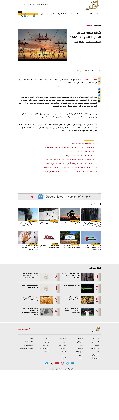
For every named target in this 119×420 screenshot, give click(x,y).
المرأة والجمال (62, 345)
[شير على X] (99, 92)
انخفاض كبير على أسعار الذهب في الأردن (72, 298)
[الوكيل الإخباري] (92, 5)
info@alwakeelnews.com (26, 348)
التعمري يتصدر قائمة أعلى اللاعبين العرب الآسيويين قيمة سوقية (71, 311)
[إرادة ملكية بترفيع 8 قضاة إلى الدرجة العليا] (46, 288)
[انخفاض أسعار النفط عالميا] (70, 214)
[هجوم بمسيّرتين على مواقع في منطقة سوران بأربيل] (28, 214)
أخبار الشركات (61, 13)
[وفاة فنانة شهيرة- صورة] (87, 288)
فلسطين (78, 13)
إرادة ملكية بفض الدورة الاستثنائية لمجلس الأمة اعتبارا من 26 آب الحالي (30, 275)
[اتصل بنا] (22, 16)
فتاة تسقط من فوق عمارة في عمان (82, 143)
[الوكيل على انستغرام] (62, 363)
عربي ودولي (95, 221)
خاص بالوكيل (95, 355)
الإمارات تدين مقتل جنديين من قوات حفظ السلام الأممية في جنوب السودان (91, 247)
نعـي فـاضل (63, 355)
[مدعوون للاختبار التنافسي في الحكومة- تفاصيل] (49, 237)
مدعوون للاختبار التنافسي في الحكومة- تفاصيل (49, 247)
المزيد (43, 14)
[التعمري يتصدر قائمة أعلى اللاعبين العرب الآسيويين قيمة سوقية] (87, 312)
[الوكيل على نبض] (72, 363)
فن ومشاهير (62, 338)
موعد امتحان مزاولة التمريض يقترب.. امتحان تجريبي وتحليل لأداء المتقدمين (68, 167)
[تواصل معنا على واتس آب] (28, 16)
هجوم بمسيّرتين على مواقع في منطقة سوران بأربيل (29, 224)
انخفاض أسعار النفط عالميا (71, 223)
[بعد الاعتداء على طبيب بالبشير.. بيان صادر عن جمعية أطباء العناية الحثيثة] (28, 237)
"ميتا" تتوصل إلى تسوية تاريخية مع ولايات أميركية (72, 247)
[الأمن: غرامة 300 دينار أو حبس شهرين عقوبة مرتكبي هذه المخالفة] (87, 277)
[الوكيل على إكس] (51, 363)
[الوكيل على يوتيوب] (57, 363)
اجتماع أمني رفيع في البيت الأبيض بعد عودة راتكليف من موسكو (92, 225)
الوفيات (64, 358)
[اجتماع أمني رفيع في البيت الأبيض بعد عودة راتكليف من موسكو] (91, 214)
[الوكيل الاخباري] (96, 329)
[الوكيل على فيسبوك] (46, 363)
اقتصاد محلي (95, 342)
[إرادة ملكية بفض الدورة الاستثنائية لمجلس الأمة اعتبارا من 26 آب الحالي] (46, 277)
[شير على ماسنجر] (99, 95)
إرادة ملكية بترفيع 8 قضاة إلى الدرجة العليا (30, 286)
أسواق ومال (74, 221)
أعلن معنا (50, 13)
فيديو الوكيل (95, 358)
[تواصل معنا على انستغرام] (31, 16)
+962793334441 (29, 342)
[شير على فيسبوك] (99, 89)
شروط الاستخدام (45, 348)
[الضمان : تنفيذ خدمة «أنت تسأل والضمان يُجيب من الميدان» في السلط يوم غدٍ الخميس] (46, 312)
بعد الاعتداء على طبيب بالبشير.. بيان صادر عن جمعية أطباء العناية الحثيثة (69, 147)
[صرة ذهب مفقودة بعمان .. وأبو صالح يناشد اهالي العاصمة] (46, 300)
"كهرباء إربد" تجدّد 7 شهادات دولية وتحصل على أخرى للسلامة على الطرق (69, 171)
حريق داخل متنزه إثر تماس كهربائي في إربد (79, 155)
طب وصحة (63, 342)
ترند (81, 345)
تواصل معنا (46, 345)
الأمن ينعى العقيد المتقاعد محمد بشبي (81, 151)
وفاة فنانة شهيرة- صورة (72, 285)
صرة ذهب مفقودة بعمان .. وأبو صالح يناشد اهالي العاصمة (30, 299)
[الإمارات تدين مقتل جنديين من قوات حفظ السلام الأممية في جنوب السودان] (91, 237)
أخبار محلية (89, 25)
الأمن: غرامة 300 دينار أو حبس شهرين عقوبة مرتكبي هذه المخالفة (70, 275)
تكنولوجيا (75, 244)
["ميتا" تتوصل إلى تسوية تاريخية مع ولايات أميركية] (70, 237)
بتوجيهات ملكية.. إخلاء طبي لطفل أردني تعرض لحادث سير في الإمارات (70, 163)
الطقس (97, 345)
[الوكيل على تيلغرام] (67, 363)
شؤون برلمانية (95, 348)
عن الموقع (47, 342)
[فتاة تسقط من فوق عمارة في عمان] (49, 214)
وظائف (55, 244)
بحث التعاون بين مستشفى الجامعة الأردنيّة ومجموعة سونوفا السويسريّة (70, 159)
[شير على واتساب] (99, 98)
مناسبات (64, 351)
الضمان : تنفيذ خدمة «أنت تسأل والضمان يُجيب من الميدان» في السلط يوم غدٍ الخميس (29, 311)
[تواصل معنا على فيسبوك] (25, 16)
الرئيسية (98, 25)
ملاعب (71, 13)
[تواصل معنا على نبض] (34, 16)
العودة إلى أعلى (23, 329)
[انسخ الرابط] (99, 101)
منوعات (81, 358)
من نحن (47, 338)
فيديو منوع (79, 348)
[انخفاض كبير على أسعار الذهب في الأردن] (87, 300)
